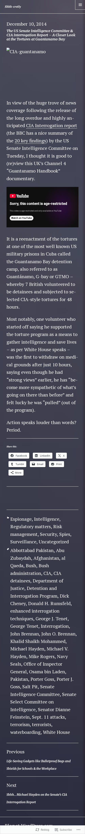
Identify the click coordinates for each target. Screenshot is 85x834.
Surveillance (23, 541)
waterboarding (25, 732)
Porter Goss (42, 679)
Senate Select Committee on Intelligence (43, 702)
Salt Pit (30, 686)
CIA (47, 573)
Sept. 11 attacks (48, 717)
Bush (31, 565)
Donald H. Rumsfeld (49, 603)
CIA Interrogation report (51, 125)
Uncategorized (54, 541)
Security (48, 534)
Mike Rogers (42, 656)
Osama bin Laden (47, 671)
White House (56, 732)
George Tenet (24, 626)
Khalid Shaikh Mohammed (37, 641)
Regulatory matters (30, 526)
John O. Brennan (58, 634)
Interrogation (55, 626)
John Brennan (24, 634)
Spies (64, 534)
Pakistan (19, 679)
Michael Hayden (27, 649)
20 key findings (30, 140)
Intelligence (46, 519)
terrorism (20, 724)
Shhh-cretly (13, 6)
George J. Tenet (52, 618)
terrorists (41, 724)
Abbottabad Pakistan (32, 550)
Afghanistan (46, 558)
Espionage (21, 519)
